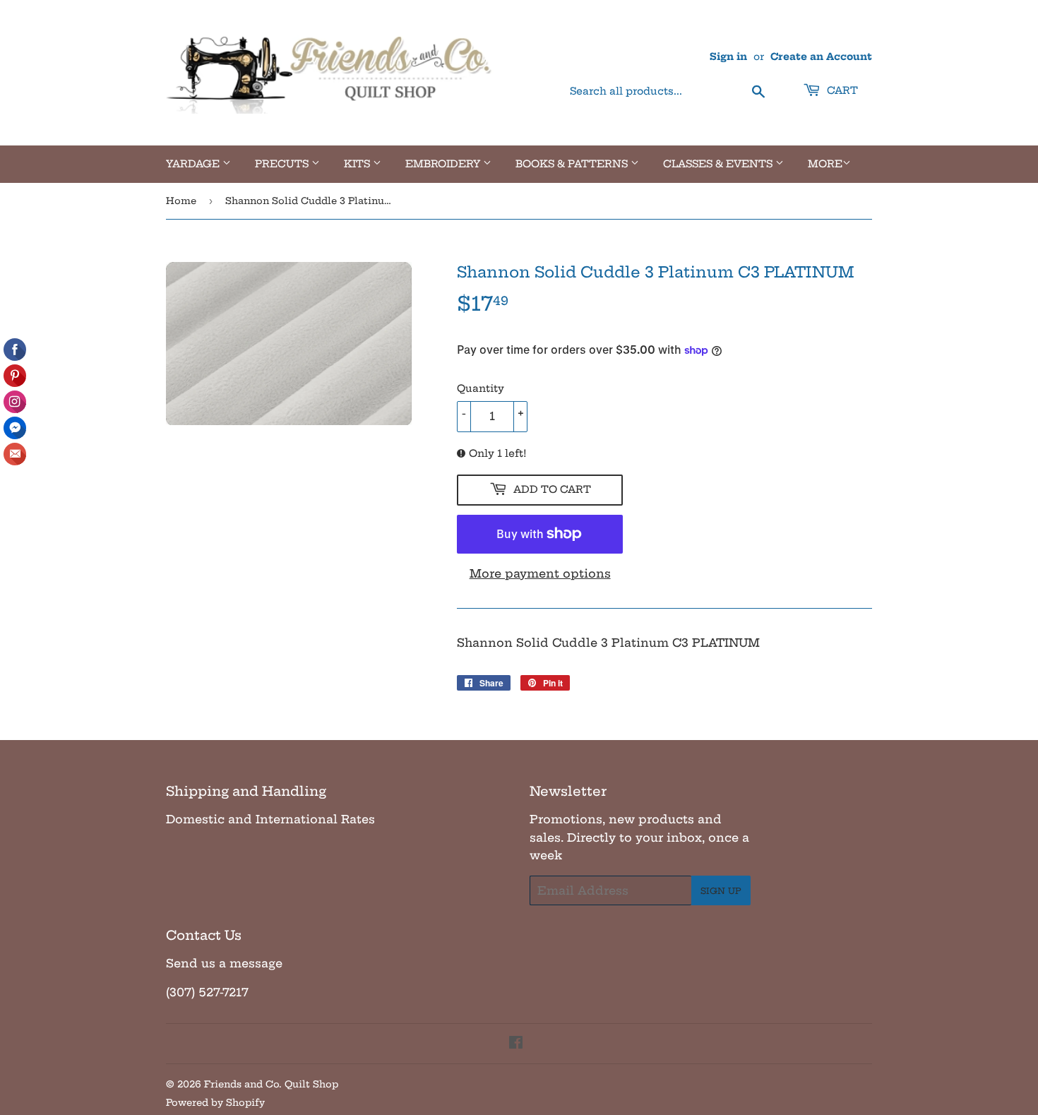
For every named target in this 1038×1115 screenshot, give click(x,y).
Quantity (480, 388)
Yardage (194, 163)
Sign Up (720, 891)
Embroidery (444, 163)
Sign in (728, 57)
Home (181, 200)
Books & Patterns (573, 163)
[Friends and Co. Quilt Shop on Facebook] (515, 1044)
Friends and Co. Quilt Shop (271, 1084)
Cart (841, 90)
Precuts (283, 163)
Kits (358, 163)
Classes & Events (719, 163)
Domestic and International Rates (270, 819)
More (825, 163)
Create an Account (821, 57)
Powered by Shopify (215, 1102)
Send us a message (224, 963)
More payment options (540, 573)
